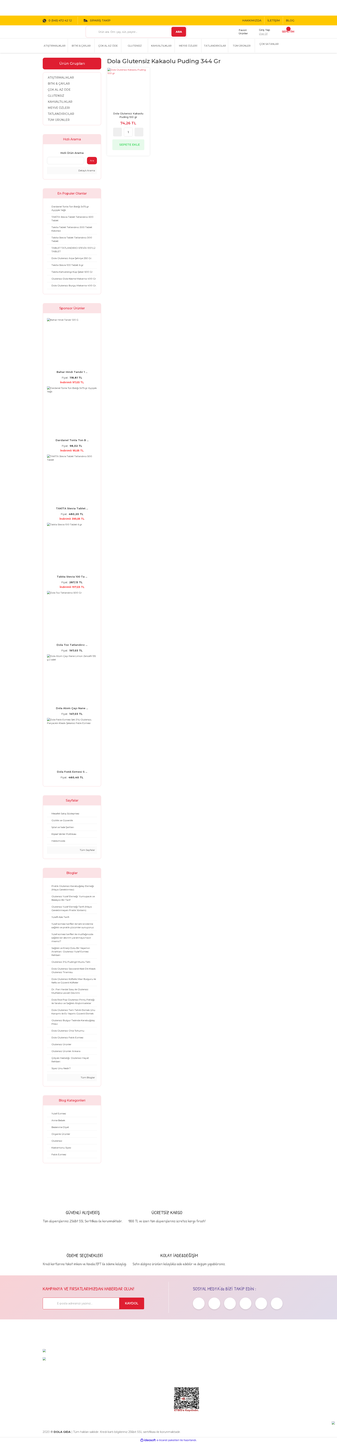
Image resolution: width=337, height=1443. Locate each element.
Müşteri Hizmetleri (271, 1359)
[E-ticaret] (168, 1440)
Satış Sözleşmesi (226, 1359)
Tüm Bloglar (87, 1077)
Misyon (176, 1371)
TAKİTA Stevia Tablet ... (72, 508)
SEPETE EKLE (129, 144)
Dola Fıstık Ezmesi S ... (72, 771)
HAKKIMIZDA (251, 20)
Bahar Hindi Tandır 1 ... (72, 371)
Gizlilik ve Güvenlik (228, 1371)
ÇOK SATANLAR (269, 43)
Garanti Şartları (225, 1377)
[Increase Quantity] (139, 132)
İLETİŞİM (273, 20)
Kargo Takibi (266, 1371)
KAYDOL (131, 1303)
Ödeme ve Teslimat (228, 1365)
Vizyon (176, 1365)
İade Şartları (223, 1383)
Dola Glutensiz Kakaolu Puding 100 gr (128, 115)
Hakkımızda (180, 1359)
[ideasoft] (148, 1440)
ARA (179, 32)
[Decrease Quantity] (117, 132)
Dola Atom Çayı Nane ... (72, 708)
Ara (92, 160)
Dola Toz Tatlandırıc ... (72, 644)
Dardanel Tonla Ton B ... (72, 440)
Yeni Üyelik (265, 1377)
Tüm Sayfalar (87, 849)
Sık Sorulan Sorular (271, 1365)
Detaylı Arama (86, 170)
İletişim (176, 1377)
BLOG (290, 20)
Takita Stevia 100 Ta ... (72, 576)
